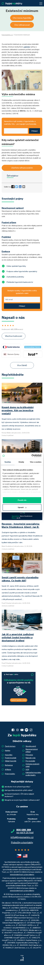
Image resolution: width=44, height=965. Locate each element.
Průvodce (29, 755)
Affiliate (8, 769)
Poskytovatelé (10, 758)
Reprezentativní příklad (32, 750)
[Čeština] (19, 856)
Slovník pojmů (31, 746)
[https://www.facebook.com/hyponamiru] (13, 730)
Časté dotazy (10, 746)
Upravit (21, 507)
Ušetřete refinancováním (22, 168)
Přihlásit (34, 131)
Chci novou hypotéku (22, 18)
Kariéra (7, 750)
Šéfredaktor (12, 175)
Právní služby (10, 774)
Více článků (22, 365)
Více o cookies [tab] (35, 462)
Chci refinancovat (22, 25)
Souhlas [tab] (8, 462)
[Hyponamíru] (12, 3)
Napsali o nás (31, 758)
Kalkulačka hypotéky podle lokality (33, 774)
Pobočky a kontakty (22, 842)
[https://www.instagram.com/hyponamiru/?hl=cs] (17, 730)
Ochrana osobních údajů (32, 765)
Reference (9, 765)
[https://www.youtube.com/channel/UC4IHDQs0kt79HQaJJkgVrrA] (22, 730)
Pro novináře (30, 761)
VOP (27, 769)
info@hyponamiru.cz (22, 837)
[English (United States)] (25, 856)
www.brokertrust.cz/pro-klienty (22, 874)
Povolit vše (22, 500)
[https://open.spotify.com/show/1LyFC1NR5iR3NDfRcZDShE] (26, 730)
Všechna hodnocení (13, 336)
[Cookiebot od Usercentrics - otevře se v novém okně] (31, 455)
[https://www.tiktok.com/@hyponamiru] (31, 730)
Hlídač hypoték (10, 761)
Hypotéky (8, 755)
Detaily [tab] (21, 462)
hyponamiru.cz (7, 35)
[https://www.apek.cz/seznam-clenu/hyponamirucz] (22, 958)
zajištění (26, 47)
